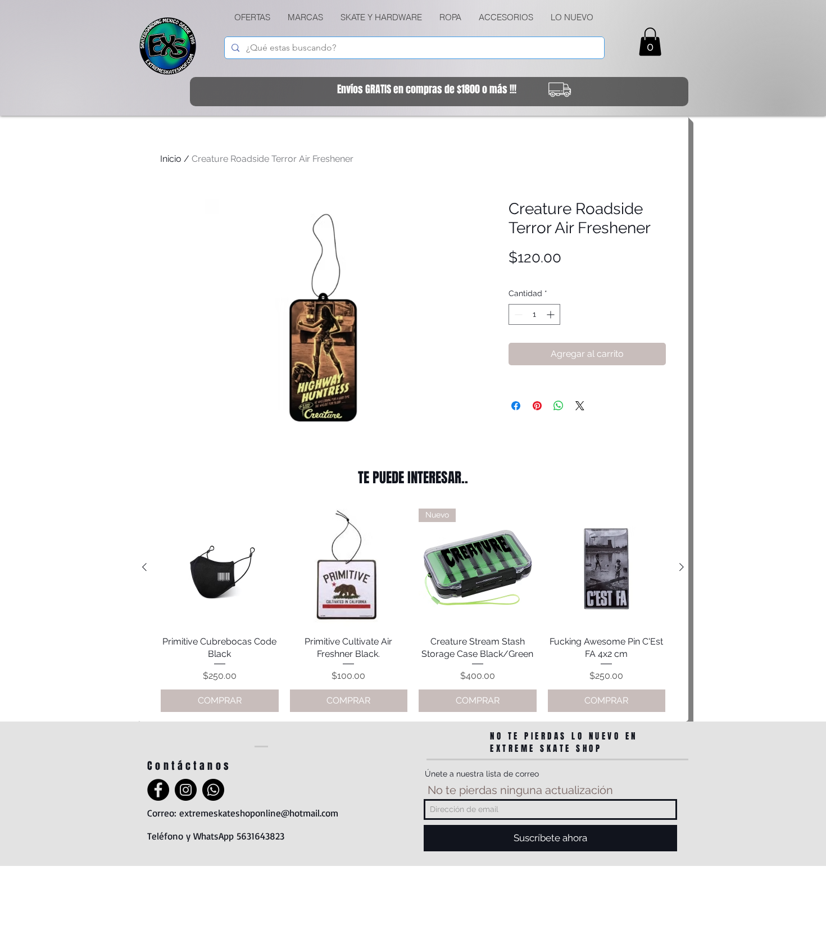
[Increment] (551, 314)
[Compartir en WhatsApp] (558, 405)
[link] (650, 42)
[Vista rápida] (220, 568)
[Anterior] (144, 567)
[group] (413, 610)
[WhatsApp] (213, 790)
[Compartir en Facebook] (516, 405)
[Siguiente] (681, 567)
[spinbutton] (534, 314)
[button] (381, 17)
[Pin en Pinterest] (537, 405)
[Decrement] (517, 314)
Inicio (170, 158)
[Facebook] (158, 790)
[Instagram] (186, 790)
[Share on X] (580, 405)
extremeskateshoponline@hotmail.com (258, 813)
